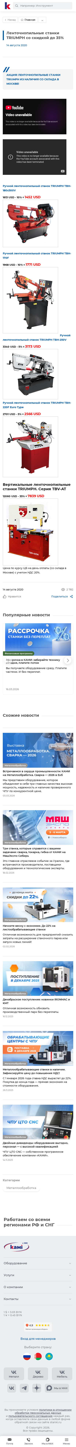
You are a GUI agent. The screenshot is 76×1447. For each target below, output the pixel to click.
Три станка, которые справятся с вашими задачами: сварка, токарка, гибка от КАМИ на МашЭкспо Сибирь (34, 852)
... (42, 19)
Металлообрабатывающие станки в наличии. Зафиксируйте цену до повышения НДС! (34, 1071)
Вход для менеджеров (38, 1339)
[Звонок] (28, 1441)
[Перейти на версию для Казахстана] (49, 1356)
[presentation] (8, 660)
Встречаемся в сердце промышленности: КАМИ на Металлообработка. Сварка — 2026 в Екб (36, 773)
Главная (30, 19)
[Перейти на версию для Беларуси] (38, 1356)
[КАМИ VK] (11, 1388)
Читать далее (57, 689)
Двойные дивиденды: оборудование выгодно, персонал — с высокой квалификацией (35, 1144)
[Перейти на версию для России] (27, 1356)
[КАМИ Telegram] (24, 1388)
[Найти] (16, 5)
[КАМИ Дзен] (36, 1388)
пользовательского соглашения (30, 1416)
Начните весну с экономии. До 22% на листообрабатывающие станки (29, 927)
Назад (12, 19)
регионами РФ (21, 1224)
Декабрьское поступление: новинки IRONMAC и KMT (36, 1001)
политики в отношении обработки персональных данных (43, 1411)
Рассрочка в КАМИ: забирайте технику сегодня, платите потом (33, 661)
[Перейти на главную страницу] (8, 5)
